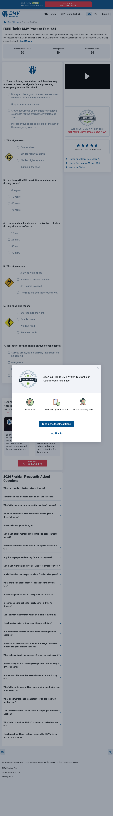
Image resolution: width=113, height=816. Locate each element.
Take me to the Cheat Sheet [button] (56, 424)
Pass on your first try (56, 409)
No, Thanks (56, 433)
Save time (30, 409)
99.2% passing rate (83, 409)
